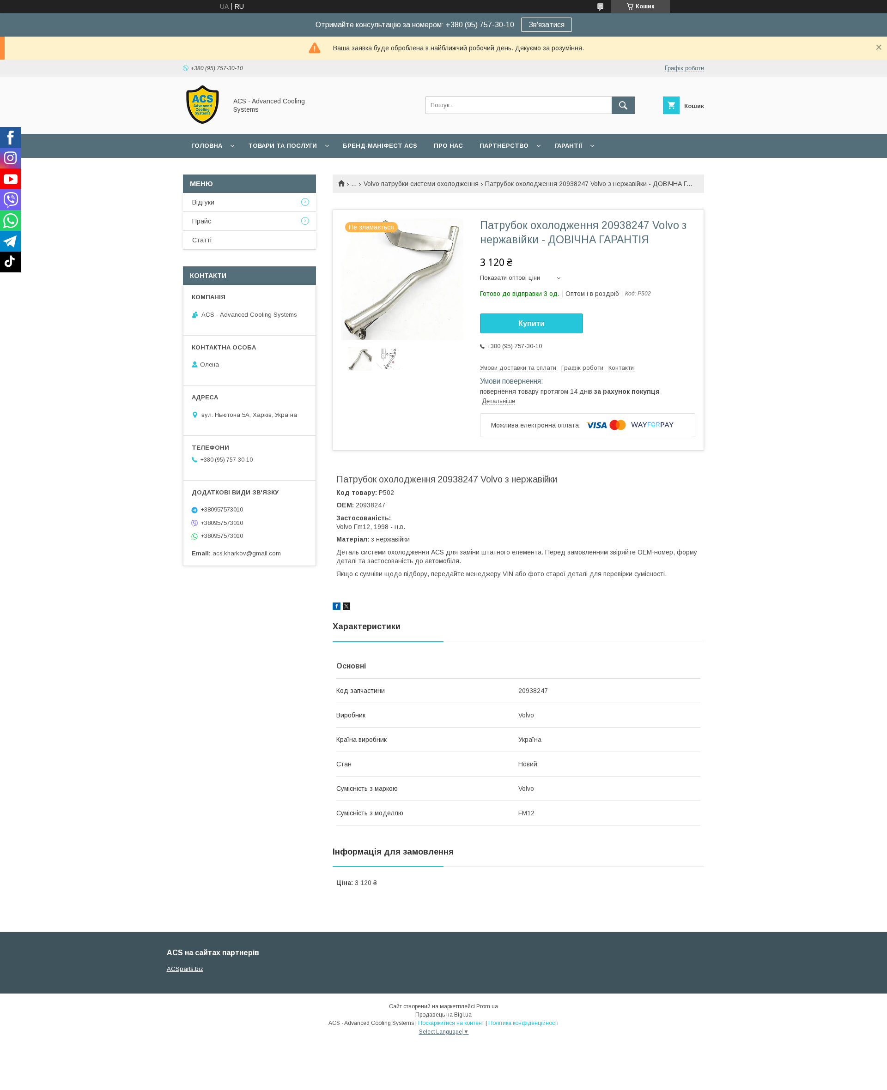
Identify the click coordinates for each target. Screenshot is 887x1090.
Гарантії (568, 145)
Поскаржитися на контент (451, 1023)
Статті (202, 240)
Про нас (448, 145)
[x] (346, 607)
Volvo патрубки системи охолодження (421, 183)
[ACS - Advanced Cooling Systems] (202, 122)
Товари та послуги (282, 145)
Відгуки (203, 202)
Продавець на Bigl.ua (443, 1015)
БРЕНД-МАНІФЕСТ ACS (380, 145)
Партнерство (504, 145)
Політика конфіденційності (523, 1023)
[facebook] (336, 607)
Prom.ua (487, 1006)
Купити (531, 323)
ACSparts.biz (185, 968)
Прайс (201, 221)
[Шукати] (623, 105)
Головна (206, 145)
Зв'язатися (547, 25)
